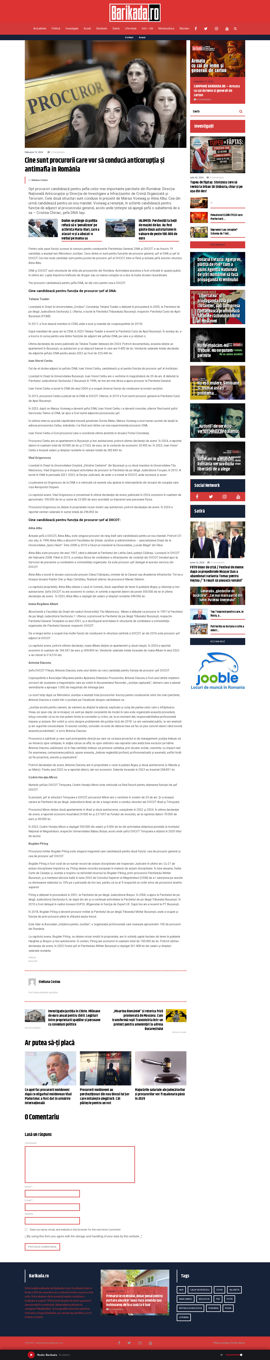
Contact (129, 37)
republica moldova (190, 1308)
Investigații (72, 28)
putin (230, 1299)
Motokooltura (166, 28)
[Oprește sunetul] (221, 1354)
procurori (32, 961)
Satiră (116, 28)
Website (29, 1214)
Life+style (130, 28)
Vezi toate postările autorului (43, 992)
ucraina (183, 1317)
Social (87, 28)
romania (213, 1308)
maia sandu (185, 1299)
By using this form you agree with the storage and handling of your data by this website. (84, 1236)
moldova (204, 1299)
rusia (228, 1308)
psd (218, 1299)
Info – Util (147, 28)
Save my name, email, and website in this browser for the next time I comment (75, 1229)
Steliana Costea (39, 180)
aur (181, 1290)
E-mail (29, 1200)
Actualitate (39, 28)
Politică (56, 28)
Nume (28, 1187)
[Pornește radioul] (31, 1354)
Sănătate (101, 28)
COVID (219, 1290)
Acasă (142, 37)
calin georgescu (200, 1290)
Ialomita (234, 1290)
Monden (184, 28)
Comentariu (31, 1143)
